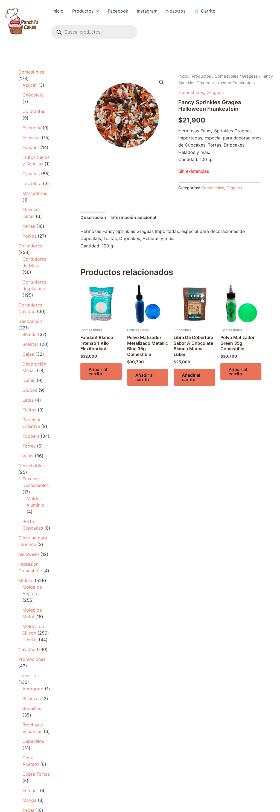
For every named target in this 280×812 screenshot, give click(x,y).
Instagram (147, 11)
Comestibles (226, 76)
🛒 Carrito (204, 11)
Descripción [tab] (93, 217)
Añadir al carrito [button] (98, 371)
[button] (96, 11)
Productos (83, 11)
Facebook (118, 11)
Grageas (250, 76)
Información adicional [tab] (133, 217)
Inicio (57, 11)
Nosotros (175, 11)
